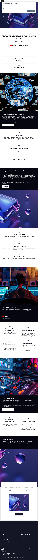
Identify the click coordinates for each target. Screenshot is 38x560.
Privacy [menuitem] (21, 539)
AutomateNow (22, 557)
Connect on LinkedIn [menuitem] (5, 541)
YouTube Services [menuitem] (23, 528)
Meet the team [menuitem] (4, 528)
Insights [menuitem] (2, 530)
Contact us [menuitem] (3, 537)
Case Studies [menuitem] (22, 537)
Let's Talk (6, 186)
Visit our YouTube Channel (8, 318)
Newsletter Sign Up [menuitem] (4, 539)
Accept (31, 10)
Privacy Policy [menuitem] (3, 551)
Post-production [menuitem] (23, 530)
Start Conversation (8, 409)
